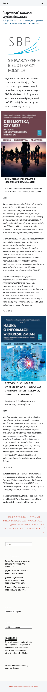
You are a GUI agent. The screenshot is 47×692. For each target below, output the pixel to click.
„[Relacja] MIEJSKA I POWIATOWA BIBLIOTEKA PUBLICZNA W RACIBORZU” (24, 528)
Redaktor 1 (35, 23)
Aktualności (26, 20)
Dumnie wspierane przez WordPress (23, 686)
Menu (5, 3)
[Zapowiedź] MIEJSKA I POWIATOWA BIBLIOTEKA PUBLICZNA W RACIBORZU (15, 580)
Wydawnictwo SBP (18, 23)
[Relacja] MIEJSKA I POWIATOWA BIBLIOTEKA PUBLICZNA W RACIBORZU (17, 564)
